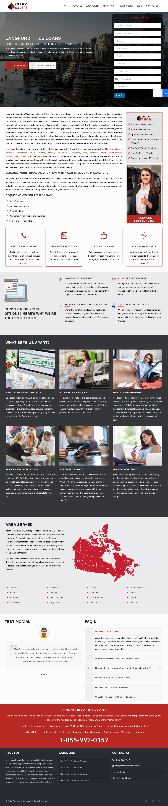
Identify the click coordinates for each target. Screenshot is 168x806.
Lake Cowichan (62, 152)
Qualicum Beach (13, 156)
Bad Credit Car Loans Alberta (73, 761)
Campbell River (107, 152)
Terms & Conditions (122, 778)
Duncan (118, 152)
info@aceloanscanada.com (126, 765)
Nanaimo (109, 149)
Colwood (25, 156)
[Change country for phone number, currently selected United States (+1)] (117, 79)
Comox (31, 152)
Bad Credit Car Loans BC (71, 767)
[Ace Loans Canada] (17, 6)
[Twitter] (146, 801)
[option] (44, 651)
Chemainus (93, 152)
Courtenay (40, 152)
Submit (119, 95)
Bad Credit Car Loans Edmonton (74, 780)
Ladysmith (75, 152)
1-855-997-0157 (143, 220)
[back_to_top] (159, 800)
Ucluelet (50, 152)
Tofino (84, 152)
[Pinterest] (153, 801)
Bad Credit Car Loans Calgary (73, 774)
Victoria (118, 149)
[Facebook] (142, 801)
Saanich (40, 156)
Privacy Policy (119, 772)
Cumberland (21, 152)
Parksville (10, 152)
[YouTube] (149, 801)
